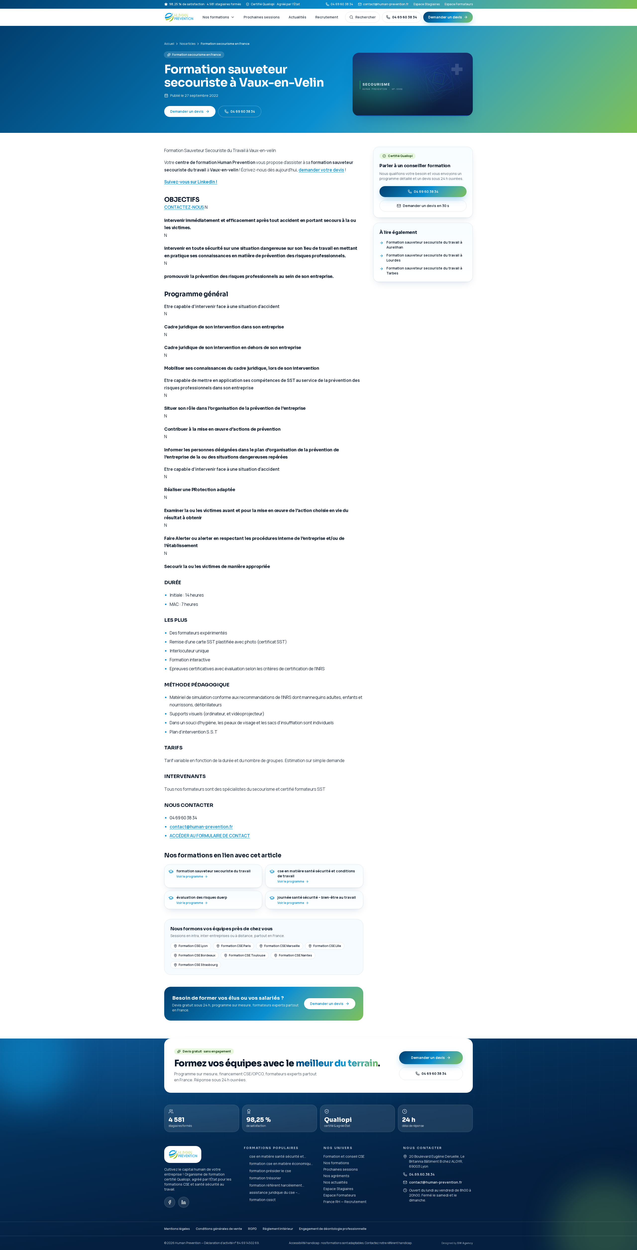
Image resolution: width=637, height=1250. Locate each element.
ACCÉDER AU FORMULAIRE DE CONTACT (210, 835)
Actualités (297, 17)
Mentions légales (177, 1229)
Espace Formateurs (459, 4)
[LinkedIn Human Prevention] (183, 1202)
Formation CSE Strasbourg (198, 965)
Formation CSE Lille (327, 946)
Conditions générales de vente (219, 1229)
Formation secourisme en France (196, 54)
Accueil (169, 44)
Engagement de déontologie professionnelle (333, 1229)
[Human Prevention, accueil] (179, 17)
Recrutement (326, 17)
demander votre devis (321, 170)
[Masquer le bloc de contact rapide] (628, 1216)
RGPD (252, 1229)
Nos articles (187, 44)
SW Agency (465, 1243)
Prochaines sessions (262, 17)
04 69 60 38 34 (342, 4)
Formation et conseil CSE (344, 1156)
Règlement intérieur (278, 1229)
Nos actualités (335, 1182)
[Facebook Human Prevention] (169, 1202)
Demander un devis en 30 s (426, 205)
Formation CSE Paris (236, 946)
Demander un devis (445, 17)
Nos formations (216, 17)
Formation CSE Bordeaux (197, 955)
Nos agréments (336, 1175)
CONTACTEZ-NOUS (184, 207)
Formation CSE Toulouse (247, 955)
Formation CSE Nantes (295, 955)
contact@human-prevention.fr (386, 4)
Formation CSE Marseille (282, 946)
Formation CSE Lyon (193, 946)
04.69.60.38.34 (422, 1174)
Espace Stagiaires (427, 4)
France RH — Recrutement (345, 1201)
